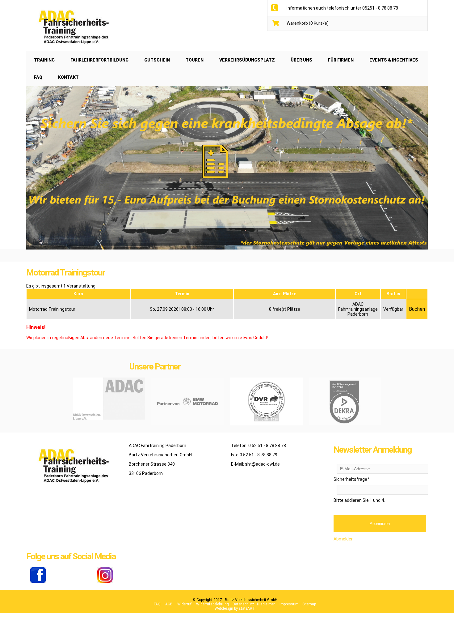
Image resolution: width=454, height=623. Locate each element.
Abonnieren (380, 523)
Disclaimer (266, 604)
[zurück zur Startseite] (72, 48)
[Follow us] (38, 581)
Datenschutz (243, 604)
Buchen (417, 309)
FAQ (157, 604)
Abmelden (344, 538)
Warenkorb (308, 23)
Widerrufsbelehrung (212, 604)
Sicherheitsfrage (351, 479)
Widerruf (184, 604)
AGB (169, 604)
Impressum (289, 604)
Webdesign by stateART (235, 608)
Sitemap (309, 604)
